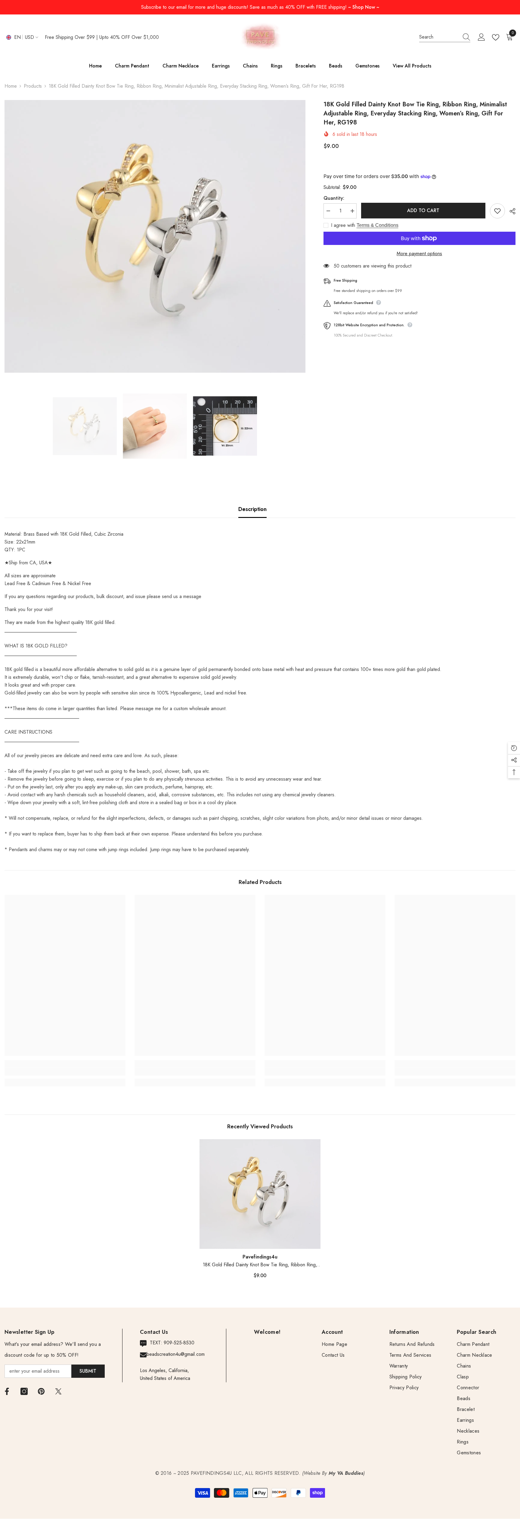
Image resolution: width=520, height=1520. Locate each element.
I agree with (343, 225)
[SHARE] (510, 211)
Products (33, 86)
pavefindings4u (260, 1256)
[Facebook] (7, 1391)
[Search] (444, 37)
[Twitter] (58, 1391)
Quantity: (333, 198)
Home (11, 86)
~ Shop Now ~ (363, 7)
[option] (155, 236)
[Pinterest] (41, 1391)
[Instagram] (24, 1391)
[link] (65, 1072)
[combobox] (439, 37)
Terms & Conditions (377, 225)
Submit (87, 1371)
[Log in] (481, 37)
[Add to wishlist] (497, 210)
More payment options (419, 253)
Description (252, 509)
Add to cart (423, 210)
